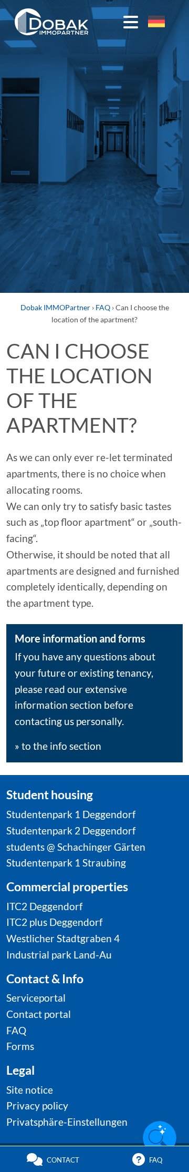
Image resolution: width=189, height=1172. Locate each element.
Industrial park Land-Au (59, 955)
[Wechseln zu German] (156, 22)
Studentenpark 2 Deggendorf (70, 830)
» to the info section (58, 746)
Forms (20, 1046)
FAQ (16, 1030)
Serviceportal (36, 998)
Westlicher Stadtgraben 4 (63, 938)
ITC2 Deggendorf (44, 906)
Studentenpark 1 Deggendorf (70, 814)
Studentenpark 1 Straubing (66, 863)
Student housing (49, 794)
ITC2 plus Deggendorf (54, 922)
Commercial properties (67, 886)
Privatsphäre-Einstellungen (67, 1122)
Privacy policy (37, 1105)
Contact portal (38, 1014)
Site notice (29, 1090)
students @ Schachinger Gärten (75, 847)
